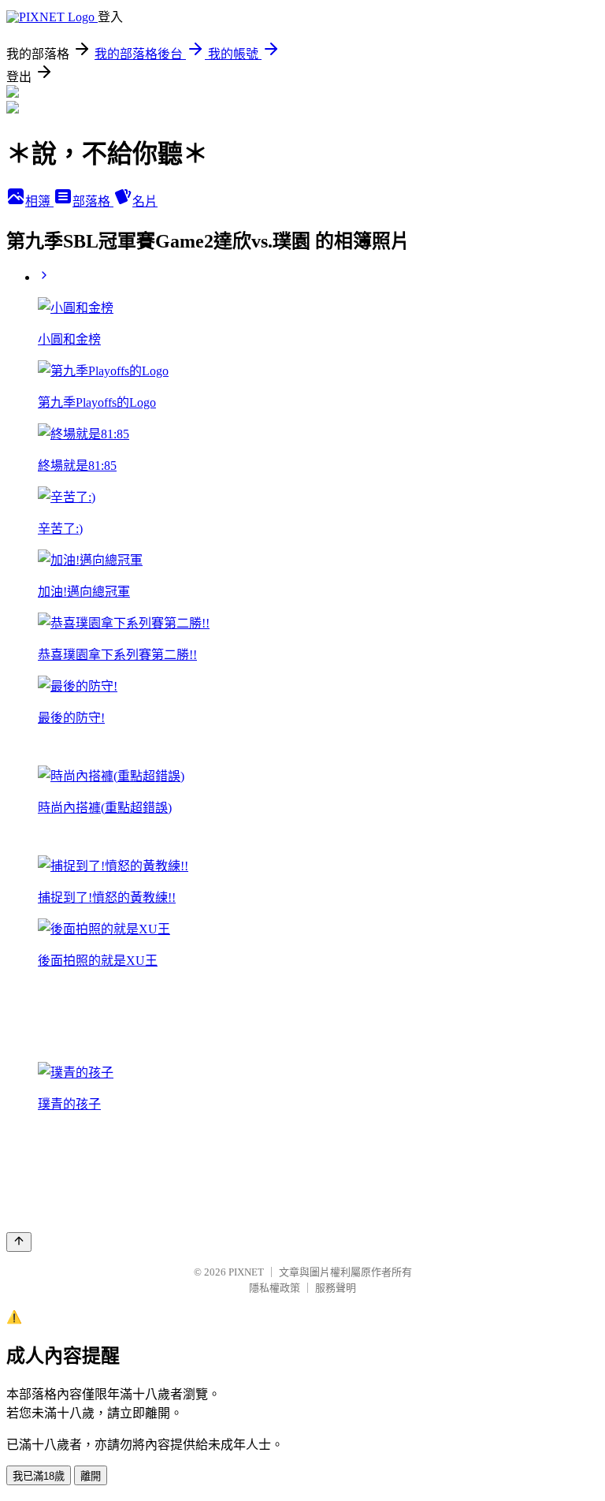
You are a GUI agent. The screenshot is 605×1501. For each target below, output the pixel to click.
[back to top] (19, 1242)
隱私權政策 (274, 1288)
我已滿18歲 (39, 1476)
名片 (145, 201)
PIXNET (246, 1272)
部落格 (92, 201)
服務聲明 (335, 1288)
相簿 (39, 201)
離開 (90, 1476)
